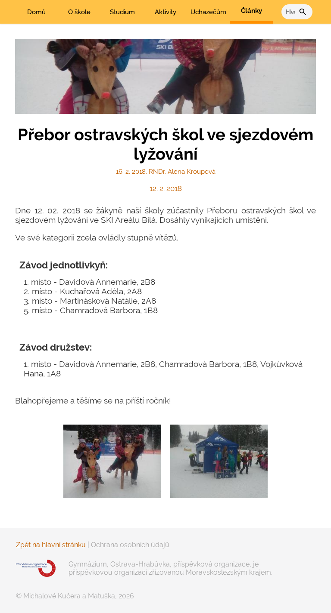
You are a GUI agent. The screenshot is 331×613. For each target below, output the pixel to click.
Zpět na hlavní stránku (51, 545)
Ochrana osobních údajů (130, 545)
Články (251, 11)
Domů (36, 12)
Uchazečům (208, 12)
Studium (122, 12)
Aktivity (165, 12)
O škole (79, 12)
